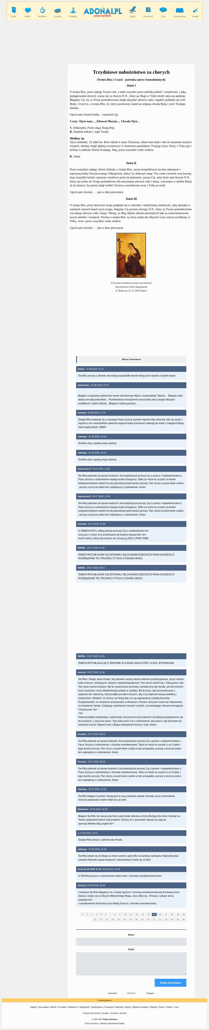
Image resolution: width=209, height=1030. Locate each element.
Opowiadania (43, 1007)
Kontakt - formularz (110, 1013)
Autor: (131, 934)
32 (160, 919)
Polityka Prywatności (91, 1013)
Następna (150, 993)
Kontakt (123, 1013)
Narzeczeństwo (97, 1007)
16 (160, 914)
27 (130, 919)
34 (172, 919)
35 (178, 919)
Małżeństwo (73, 1007)
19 (178, 914)
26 (124, 919)
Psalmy (162, 1007)
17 (166, 914)
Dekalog (153, 1007)
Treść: (131, 949)
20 (183, 914)
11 (131, 914)
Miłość (53, 1007)
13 (142, 914)
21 (95, 919)
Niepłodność (84, 1007)
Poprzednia (112, 993)
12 (137, 914)
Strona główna (104, 1000)
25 (118, 919)
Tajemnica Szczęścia (140, 1007)
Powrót (131, 993)
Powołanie (62, 1007)
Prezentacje (109, 1007)
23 (107, 919)
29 (142, 919)
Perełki (169, 1007)
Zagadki (33, 1007)
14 (148, 914)
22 (101, 919)
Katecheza (119, 1007)
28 (136, 919)
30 (148, 919)
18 (172, 914)
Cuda (176, 1007)
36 (183, 919)
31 (154, 919)
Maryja (128, 1007)
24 (112, 919)
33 (166, 919)
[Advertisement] (104, 41)
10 (125, 914)
